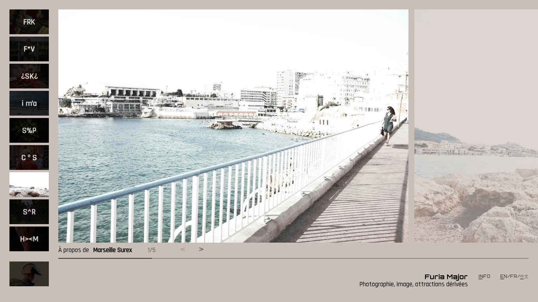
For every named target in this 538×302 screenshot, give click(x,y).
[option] (29, 23)
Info (485, 276)
